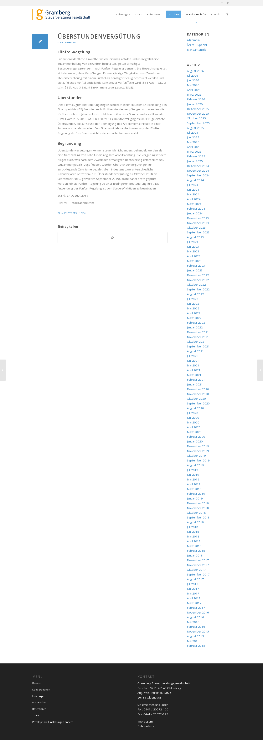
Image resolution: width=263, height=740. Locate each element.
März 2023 (194, 261)
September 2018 (198, 517)
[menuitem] (123, 14)
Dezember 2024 (198, 166)
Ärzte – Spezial (197, 45)
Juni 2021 (193, 360)
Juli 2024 (192, 185)
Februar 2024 (196, 208)
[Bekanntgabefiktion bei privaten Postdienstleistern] (3, 370)
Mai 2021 (193, 365)
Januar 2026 (195, 104)
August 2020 (195, 408)
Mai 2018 (193, 536)
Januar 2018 (195, 555)
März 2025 (194, 151)
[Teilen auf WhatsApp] (112, 237)
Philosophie (39, 702)
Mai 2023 (193, 251)
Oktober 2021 (196, 341)
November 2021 (198, 337)
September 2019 (198, 460)
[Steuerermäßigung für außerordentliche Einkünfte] (40, 41)
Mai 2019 (193, 479)
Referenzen (39, 709)
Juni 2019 (193, 474)
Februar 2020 (196, 436)
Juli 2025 (192, 132)
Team (35, 715)
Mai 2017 (193, 593)
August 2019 (195, 465)
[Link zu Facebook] (222, 3)
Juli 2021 (192, 356)
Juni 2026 (193, 80)
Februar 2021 (196, 379)
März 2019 (194, 489)
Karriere (37, 683)
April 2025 (193, 147)
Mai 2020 (193, 422)
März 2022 (194, 318)
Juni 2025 (193, 137)
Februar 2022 (196, 322)
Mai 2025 (193, 142)
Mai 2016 (193, 622)
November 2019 (198, 451)
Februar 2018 (196, 550)
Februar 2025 (196, 156)
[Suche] (227, 14)
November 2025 (198, 113)
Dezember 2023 (198, 218)
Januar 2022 (195, 327)
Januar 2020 (195, 441)
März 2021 (194, 375)
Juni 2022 (193, 303)
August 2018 (195, 522)
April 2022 (193, 313)
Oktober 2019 (196, 455)
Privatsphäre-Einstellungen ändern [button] (52, 722)
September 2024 (198, 175)
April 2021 (193, 370)
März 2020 (194, 432)
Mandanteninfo (67, 42)
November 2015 (198, 631)
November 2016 (198, 612)
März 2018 (194, 546)
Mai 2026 (193, 85)
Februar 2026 (196, 99)
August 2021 (195, 351)
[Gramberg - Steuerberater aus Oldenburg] (61, 14)
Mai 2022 (193, 308)
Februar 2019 (196, 493)
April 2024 (193, 199)
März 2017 (194, 603)
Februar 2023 (196, 265)
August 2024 (195, 180)
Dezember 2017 (198, 560)
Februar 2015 (196, 645)
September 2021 (198, 346)
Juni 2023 (193, 246)
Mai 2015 (193, 641)
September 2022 (198, 289)
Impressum (145, 721)
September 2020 (198, 403)
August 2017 (195, 579)
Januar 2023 (195, 270)
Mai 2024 (193, 194)
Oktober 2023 (196, 227)
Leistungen (38, 696)
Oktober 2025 (196, 118)
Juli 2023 (192, 242)
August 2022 (195, 294)
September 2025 (198, 123)
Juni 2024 (193, 189)
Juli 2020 (192, 413)
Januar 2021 (195, 384)
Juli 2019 (192, 470)
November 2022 (198, 280)
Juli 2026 (192, 75)
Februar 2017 (196, 607)
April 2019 (193, 484)
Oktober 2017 (196, 569)
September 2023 (198, 232)
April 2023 (193, 256)
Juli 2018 (192, 527)
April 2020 (193, 427)
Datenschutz (145, 726)
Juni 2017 (193, 588)
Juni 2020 (193, 417)
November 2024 (198, 170)
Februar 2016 (196, 626)
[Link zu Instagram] (228, 3)
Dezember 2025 (198, 109)
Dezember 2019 (198, 446)
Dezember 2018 (198, 503)
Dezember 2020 (198, 389)
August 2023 (195, 237)
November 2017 (198, 565)
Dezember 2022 (198, 275)
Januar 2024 (195, 213)
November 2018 (198, 508)
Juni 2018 (193, 531)
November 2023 (198, 223)
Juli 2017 (192, 584)
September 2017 (198, 574)
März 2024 (194, 204)
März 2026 (194, 94)
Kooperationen (41, 689)
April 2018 (193, 541)
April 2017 (193, 598)
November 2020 (198, 394)
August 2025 (195, 128)
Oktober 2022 (196, 284)
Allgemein (193, 40)
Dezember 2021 (198, 332)
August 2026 (195, 71)
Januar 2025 (195, 161)
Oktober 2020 (196, 398)
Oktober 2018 (196, 512)
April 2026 (193, 90)
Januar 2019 (195, 498)
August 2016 (195, 617)
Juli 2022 (192, 299)
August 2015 (195, 636)
